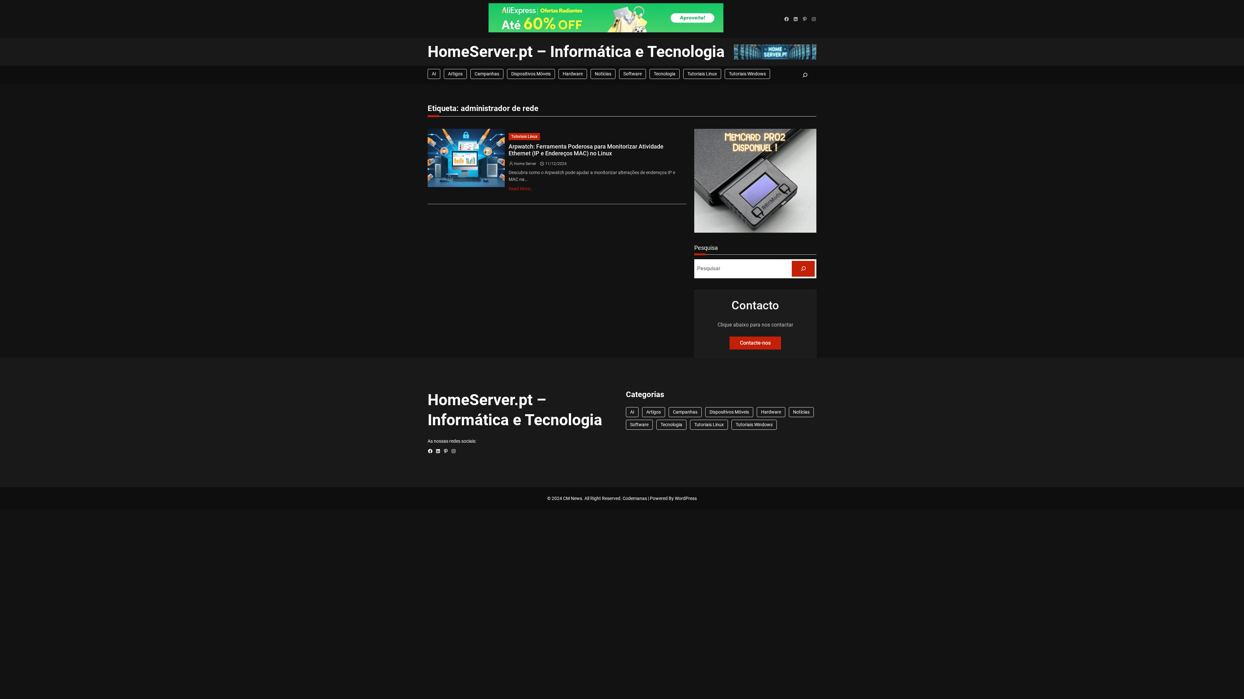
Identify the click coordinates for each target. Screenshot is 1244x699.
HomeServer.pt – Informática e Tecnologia (576, 51)
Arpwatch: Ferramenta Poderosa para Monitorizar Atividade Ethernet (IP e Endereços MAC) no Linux (586, 150)
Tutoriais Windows (747, 73)
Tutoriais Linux (702, 73)
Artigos (455, 73)
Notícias (603, 73)
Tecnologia (664, 73)
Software (632, 73)
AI (434, 73)
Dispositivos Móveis (531, 73)
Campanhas (487, 73)
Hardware (573, 73)
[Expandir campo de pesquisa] (804, 75)
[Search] (803, 269)
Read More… (521, 188)
